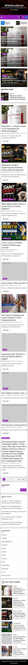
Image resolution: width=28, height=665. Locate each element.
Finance (4, 548)
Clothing (4, 538)
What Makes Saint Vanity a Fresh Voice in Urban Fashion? (14, 206)
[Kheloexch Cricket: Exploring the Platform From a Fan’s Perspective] (5, 96)
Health (4, 33)
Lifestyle (11, 199)
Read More (5, 141)
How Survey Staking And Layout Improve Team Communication (13, 317)
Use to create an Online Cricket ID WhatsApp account (12, 245)
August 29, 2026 (20, 43)
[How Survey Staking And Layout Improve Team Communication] (14, 303)
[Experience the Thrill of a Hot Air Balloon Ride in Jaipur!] (14, 342)
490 (19, 479)
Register (26, 17)
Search (5, 485)
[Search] (23, 17)
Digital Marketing (7, 541)
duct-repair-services (8, 395)
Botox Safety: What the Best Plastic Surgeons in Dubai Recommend (19, 639)
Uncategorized (6, 238)
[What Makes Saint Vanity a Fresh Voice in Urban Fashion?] (14, 192)
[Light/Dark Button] (19, 17)
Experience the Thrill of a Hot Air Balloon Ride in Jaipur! (13, 356)
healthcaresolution (8, 43)
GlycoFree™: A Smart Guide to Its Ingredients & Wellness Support (13, 38)
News (3, 562)
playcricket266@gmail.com (9, 250)
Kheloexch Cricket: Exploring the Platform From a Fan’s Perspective (14, 80)
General (4, 552)
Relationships (5, 565)
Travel (4, 349)
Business (5, 75)
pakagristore (6, 211)
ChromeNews (23, 661)
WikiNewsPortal (14, 5)
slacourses (6, 463)
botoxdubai (6, 285)
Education (5, 545)
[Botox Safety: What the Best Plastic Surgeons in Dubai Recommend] (7, 639)
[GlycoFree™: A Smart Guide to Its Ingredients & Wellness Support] (14, 114)
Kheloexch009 (6, 85)
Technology (5, 569)
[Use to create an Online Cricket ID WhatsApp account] (14, 231)
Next (23, 479)
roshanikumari (6, 361)
